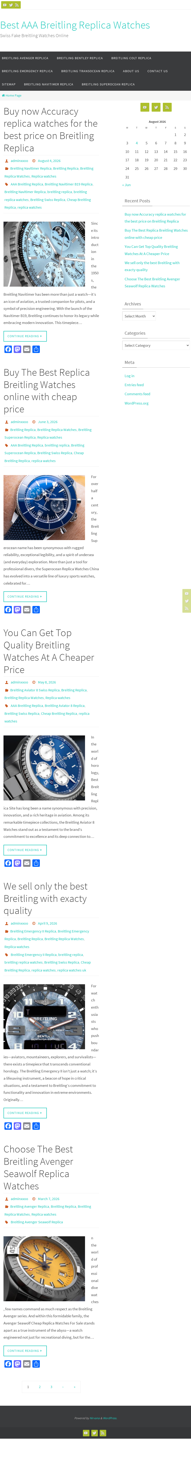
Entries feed (134, 384)
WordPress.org (137, 403)
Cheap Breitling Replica (59, 691)
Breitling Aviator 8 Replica (65, 684)
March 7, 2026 (48, 1164)
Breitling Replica (65, 166)
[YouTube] (5, 5)
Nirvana (95, 1379)
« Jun (126, 184)
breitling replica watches (23, 930)
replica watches (29, 199)
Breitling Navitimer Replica (30, 166)
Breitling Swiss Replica (47, 192)
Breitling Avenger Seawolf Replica (37, 1184)
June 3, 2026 (48, 412)
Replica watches (43, 173)
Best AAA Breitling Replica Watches (75, 25)
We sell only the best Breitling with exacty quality (45, 873)
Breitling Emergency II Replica (33, 904)
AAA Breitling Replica (27, 179)
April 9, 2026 (47, 898)
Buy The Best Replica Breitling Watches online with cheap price (46, 381)
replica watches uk (71, 937)
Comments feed (137, 393)
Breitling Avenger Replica (29, 1171)
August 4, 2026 (49, 160)
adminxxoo (19, 160)
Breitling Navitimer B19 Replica (68, 179)
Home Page (13, 95)
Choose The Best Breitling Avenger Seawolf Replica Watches (38, 1133)
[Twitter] (11, 5)
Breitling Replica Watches (57, 418)
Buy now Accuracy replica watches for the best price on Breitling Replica (50, 129)
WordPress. (110, 1379)
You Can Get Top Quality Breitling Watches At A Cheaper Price (48, 634)
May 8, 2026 (47, 665)
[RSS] (17, 5)
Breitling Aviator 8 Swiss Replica (35, 671)
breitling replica (59, 186)
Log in (129, 375)
